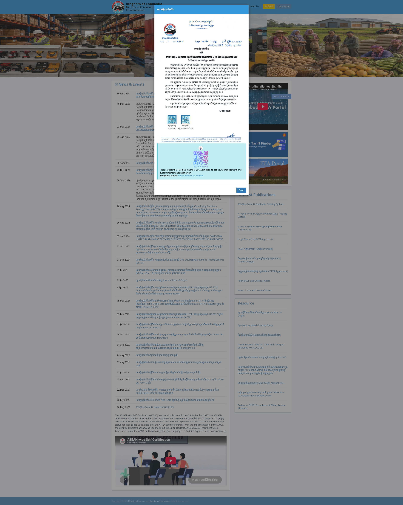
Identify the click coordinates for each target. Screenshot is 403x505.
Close (241, 190)
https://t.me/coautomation (190, 175)
